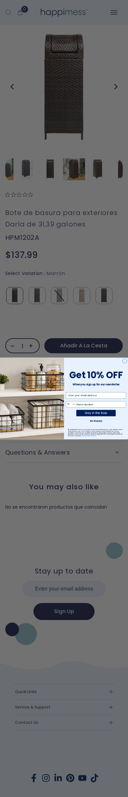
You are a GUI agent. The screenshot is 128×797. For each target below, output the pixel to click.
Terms (94, 436)
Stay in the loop (96, 413)
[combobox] (70, 404)
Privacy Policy (86, 436)
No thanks (96, 420)
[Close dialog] (124, 361)
